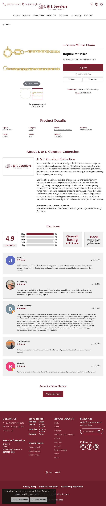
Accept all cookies (38, 499)
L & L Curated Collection (63, 130)
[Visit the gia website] (49, 472)
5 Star (23, 234)
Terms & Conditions (48, 486)
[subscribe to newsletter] (98, 431)
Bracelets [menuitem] (58, 442)
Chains (7, 25)
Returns (72, 80)
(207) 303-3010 (38, 106)
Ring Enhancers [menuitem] (60, 450)
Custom (16, 15)
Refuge (20, 363)
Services (26, 15)
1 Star (23, 245)
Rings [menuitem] (56, 426)
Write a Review (53, 394)
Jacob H (20, 257)
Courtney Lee (23, 341)
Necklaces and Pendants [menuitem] (64, 434)
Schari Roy (22, 281)
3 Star (23, 239)
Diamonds (51, 15)
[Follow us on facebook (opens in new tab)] (89, 447)
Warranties (93, 80)
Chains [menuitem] (57, 438)
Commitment (38, 15)
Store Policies (34, 455)
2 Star (23, 242)
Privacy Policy (29, 486)
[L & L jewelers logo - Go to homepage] (53, 7)
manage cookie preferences (26, 494)
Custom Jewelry (35, 447)
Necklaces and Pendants (56, 208)
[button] (92, 4)
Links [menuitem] (56, 453)
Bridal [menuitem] (56, 423)
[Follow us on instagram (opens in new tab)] (96, 447)
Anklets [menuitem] (57, 446)
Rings (76, 208)
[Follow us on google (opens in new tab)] (83, 447)
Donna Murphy (24, 305)
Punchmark (58, 500)
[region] (31, 58)
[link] (11, 4)
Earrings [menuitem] (57, 430)
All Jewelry (76, 15)
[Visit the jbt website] (57, 472)
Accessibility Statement (72, 486)
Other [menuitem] (56, 457)
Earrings (83, 208)
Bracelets (41, 208)
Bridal (90, 208)
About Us (88, 15)
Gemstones (63, 15)
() (56, 234)
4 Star (23, 237)
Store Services (34, 451)
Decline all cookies (20, 499)
